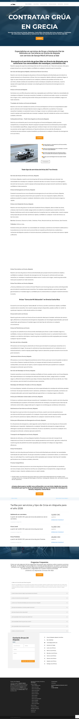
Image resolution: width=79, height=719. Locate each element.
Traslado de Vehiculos (35, 706)
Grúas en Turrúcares (35, 693)
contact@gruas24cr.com (52, 642)
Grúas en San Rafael (35, 687)
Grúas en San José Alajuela (36, 698)
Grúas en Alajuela (34, 684)
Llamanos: (39, 38)
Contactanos (45, 161)
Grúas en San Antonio (35, 690)
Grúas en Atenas (34, 695)
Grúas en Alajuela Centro (36, 685)
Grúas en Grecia (34, 696)
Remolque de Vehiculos (35, 708)
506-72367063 (50, 640)
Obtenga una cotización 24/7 (57, 519)
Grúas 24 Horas (33, 705)
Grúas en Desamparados (36, 688)
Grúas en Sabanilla (35, 700)
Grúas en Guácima (35, 692)
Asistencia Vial (33, 710)
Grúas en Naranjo (35, 701)
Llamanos (39, 574)
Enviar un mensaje (28, 661)
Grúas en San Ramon (35, 703)
